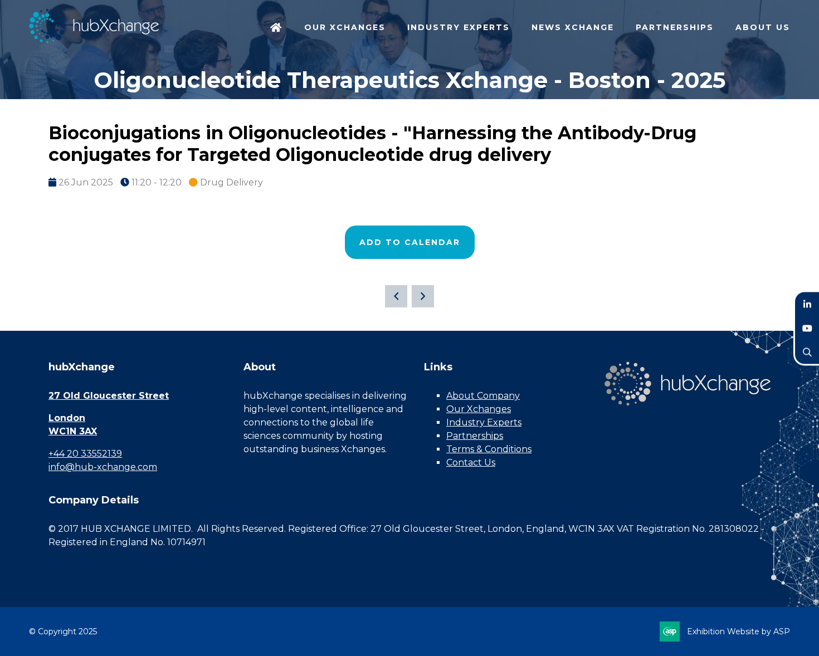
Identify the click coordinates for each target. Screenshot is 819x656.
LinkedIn (807, 304)
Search (807, 352)
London (66, 418)
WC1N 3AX (72, 431)
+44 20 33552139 (85, 453)
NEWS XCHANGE (573, 27)
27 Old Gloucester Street (108, 395)
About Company (483, 395)
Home (276, 28)
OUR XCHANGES (345, 27)
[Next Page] (423, 296)
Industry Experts (483, 422)
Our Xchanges (478, 409)
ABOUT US (762, 27)
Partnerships (474, 435)
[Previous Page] (396, 296)
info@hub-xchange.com (102, 467)
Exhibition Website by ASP (738, 631)
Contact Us (470, 462)
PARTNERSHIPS (675, 27)
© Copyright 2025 (63, 631)
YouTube (807, 328)
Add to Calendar (409, 242)
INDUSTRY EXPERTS (458, 27)
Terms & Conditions (489, 449)
